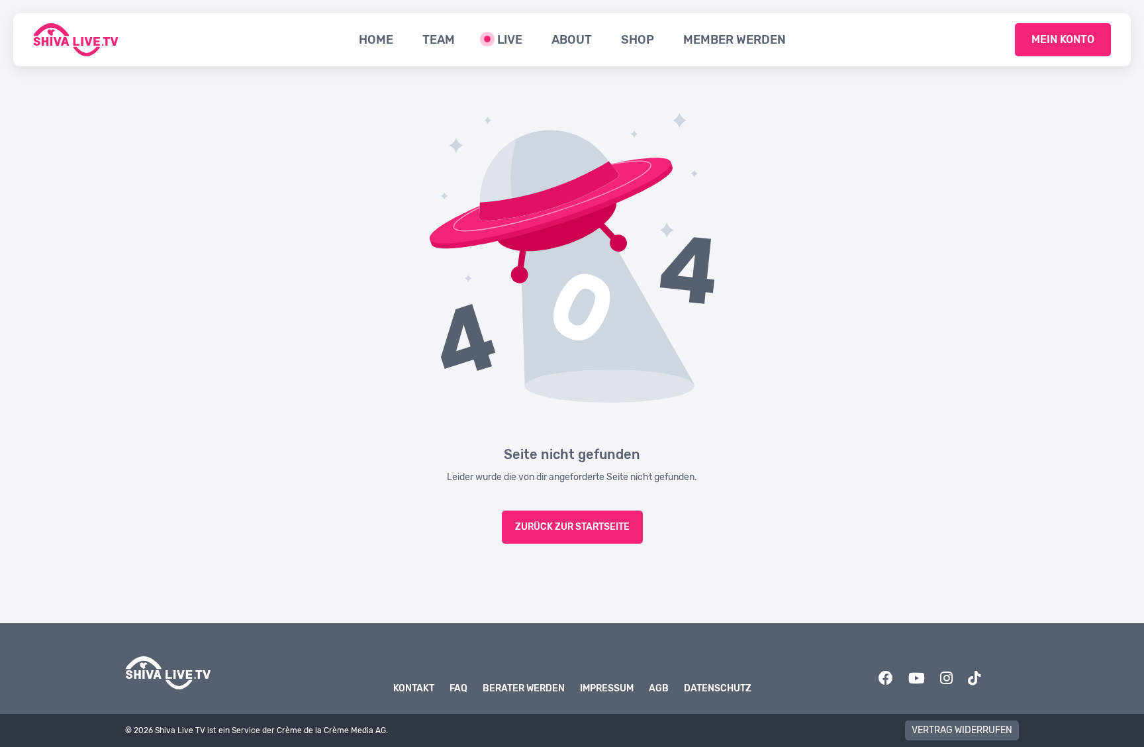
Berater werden (524, 688)
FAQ (458, 688)
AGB (659, 688)
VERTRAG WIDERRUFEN (962, 730)
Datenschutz (717, 688)
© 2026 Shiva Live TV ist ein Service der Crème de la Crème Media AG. (256, 730)
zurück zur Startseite (572, 526)
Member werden (734, 39)
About (571, 39)
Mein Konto (1062, 39)
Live (509, 39)
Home (376, 39)
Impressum (607, 688)
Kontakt (413, 688)
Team (438, 39)
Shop (637, 39)
